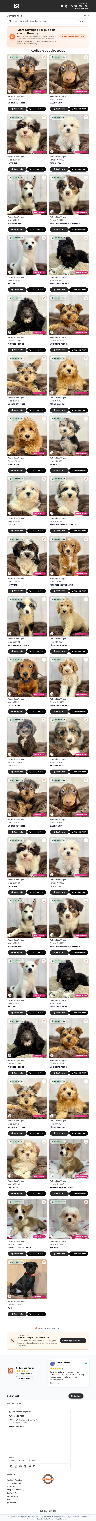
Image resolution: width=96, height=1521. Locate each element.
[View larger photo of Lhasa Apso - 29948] (44, 1142)
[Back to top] (87, 1396)
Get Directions (17, 1426)
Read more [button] (54, 1383)
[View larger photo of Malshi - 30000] (44, 479)
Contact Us (12, 1493)
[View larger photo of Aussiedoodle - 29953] (86, 720)
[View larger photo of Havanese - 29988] (44, 539)
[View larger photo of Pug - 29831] (44, 1262)
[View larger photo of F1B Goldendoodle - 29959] (86, 660)
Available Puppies (14, 1480)
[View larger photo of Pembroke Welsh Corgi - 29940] (86, 1142)
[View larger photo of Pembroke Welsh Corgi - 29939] (44, 1202)
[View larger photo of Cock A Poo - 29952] (44, 720)
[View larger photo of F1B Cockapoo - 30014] (44, 419)
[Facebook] (11, 1466)
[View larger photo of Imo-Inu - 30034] (44, 238)
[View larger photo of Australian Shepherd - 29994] (44, 599)
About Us (11, 1486)
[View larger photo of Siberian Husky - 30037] (44, 178)
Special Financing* (14, 1483)
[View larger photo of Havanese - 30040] (44, 117)
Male (14, 99)
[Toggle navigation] (9, 6)
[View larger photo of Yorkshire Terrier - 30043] (44, 57)
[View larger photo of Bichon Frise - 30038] (86, 117)
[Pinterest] (25, 1466)
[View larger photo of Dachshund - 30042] (86, 57)
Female (57, 160)
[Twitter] (30, 1466)
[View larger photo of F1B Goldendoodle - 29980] (86, 599)
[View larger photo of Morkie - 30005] (86, 419)
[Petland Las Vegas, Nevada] (16, 6)
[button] (16, 57)
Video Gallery (12, 1496)
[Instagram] (16, 1466)
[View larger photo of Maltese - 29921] (86, 1202)
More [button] (87, 16)
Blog (9, 1499)
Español (12, 1503)
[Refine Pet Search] (10, 21)
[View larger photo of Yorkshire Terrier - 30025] (44, 358)
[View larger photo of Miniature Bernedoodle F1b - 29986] (86, 479)
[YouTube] (20, 1466)
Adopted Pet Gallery (15, 1490)
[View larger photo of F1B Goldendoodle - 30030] (44, 298)
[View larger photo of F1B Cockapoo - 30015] (86, 358)
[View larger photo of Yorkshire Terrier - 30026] (86, 298)
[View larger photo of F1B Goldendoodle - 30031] (86, 238)
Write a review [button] (24, 1378)
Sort (82, 21)
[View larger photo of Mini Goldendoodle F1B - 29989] (86, 539)
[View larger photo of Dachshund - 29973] (44, 660)
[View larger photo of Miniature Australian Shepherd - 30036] (86, 178)
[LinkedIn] (34, 1466)
